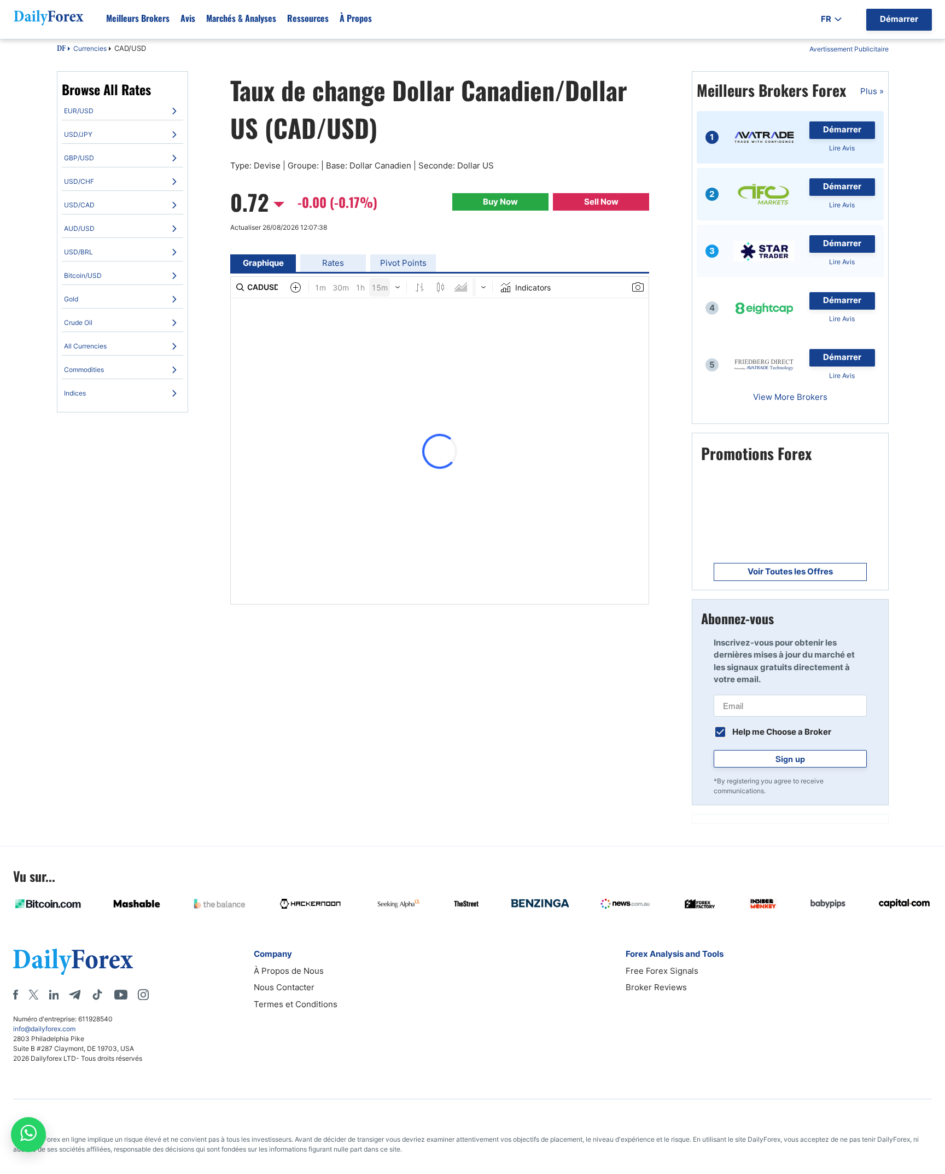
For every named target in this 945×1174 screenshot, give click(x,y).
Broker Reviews (656, 987)
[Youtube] (120, 994)
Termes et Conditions (295, 1004)
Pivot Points (403, 263)
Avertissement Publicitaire (849, 49)
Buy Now (500, 201)
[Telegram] (74, 994)
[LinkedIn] (54, 994)
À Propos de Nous (289, 971)
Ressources (308, 18)
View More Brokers (790, 397)
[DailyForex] (73, 961)
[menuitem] (122, 111)
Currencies (90, 48)
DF (61, 49)
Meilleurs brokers (138, 18)
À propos (356, 18)
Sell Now (601, 201)
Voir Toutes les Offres (790, 571)
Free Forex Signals (662, 971)
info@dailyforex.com (44, 1029)
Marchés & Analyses (241, 18)
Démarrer (842, 129)
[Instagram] (143, 994)
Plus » (872, 91)
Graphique (263, 263)
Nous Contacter (284, 987)
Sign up (790, 759)
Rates (333, 263)
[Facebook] (15, 994)
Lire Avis (842, 148)
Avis (187, 18)
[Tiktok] (97, 994)
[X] (33, 994)
